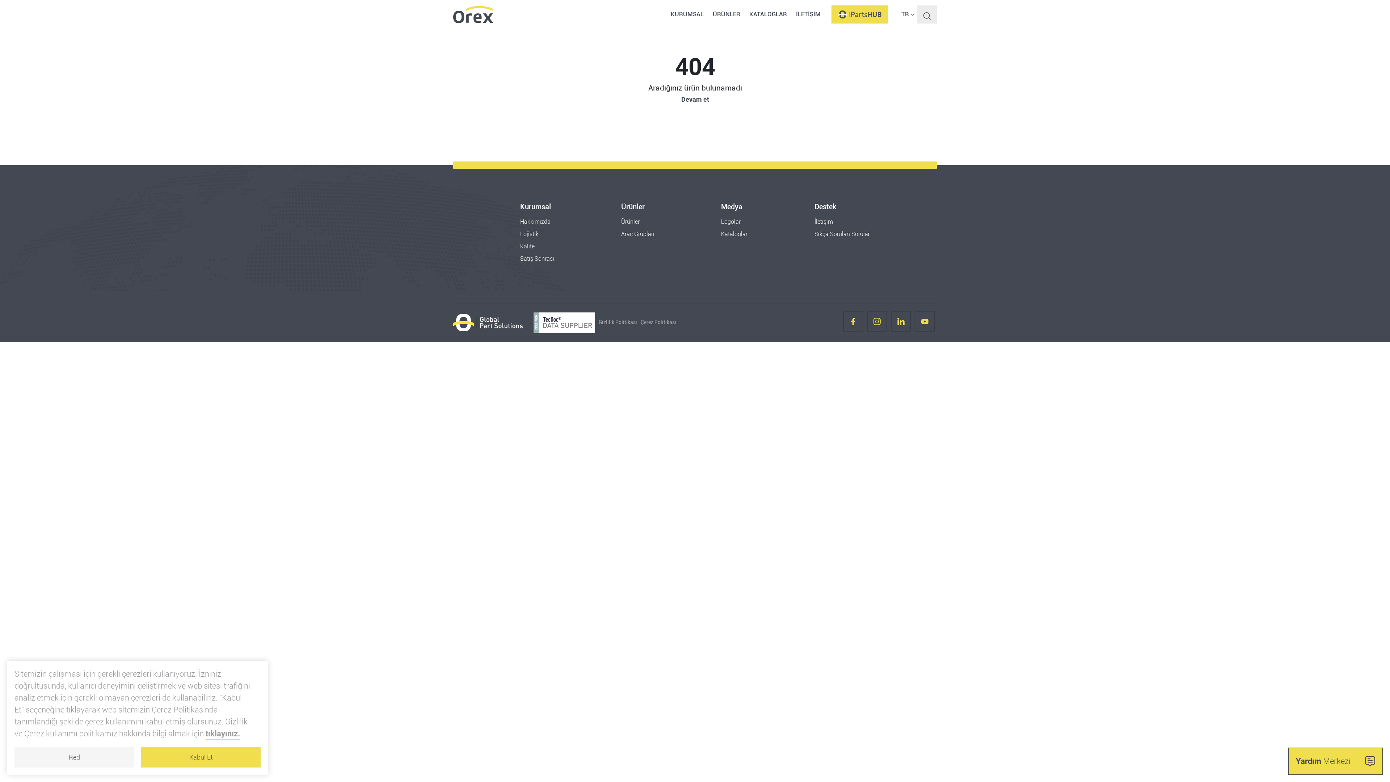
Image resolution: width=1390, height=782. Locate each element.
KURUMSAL (687, 14)
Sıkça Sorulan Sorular (842, 234)
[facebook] (853, 322)
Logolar (731, 221)
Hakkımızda (535, 221)
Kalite (527, 246)
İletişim (823, 221)
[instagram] (877, 322)
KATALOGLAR (768, 14)
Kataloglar (734, 234)
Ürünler (630, 221)
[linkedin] (901, 322)
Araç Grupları (637, 234)
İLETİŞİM (808, 14)
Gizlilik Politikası (618, 322)
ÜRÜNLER (726, 14)
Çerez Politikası (658, 322)
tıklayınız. (223, 733)
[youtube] (925, 322)
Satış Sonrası (537, 258)
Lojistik (529, 234)
